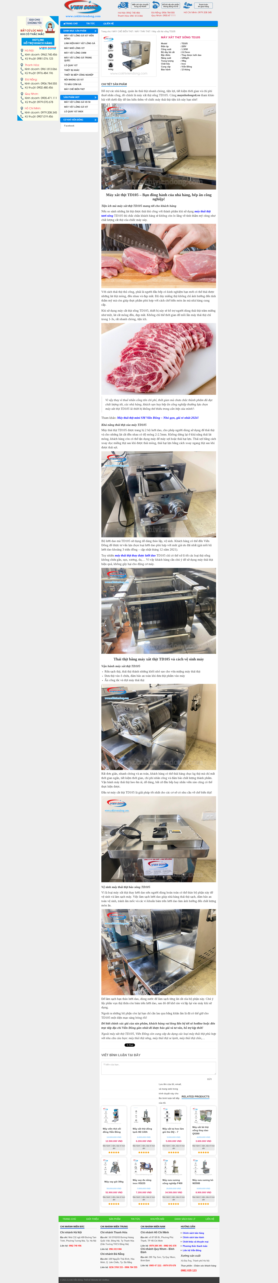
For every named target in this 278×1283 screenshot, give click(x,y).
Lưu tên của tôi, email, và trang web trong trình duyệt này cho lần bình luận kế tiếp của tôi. (170, 1093)
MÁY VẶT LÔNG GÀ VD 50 (77, 102)
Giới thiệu (92, 1219)
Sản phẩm (114, 1219)
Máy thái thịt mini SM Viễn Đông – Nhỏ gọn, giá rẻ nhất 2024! (158, 417)
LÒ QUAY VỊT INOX (73, 111)
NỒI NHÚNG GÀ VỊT (74, 80)
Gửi (209, 1079)
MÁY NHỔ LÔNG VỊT (74, 48)
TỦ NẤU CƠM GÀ (72, 84)
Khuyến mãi (157, 1219)
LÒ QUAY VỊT (71, 65)
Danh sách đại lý (185, 1219)
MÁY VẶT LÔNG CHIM (75, 53)
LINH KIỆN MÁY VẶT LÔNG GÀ (79, 43)
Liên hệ (109, 23)
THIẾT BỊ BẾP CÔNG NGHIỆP (78, 75)
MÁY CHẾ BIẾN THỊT (122, 31)
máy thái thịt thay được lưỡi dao (135, 555)
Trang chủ (71, 23)
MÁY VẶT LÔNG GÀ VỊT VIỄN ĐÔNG (79, 37)
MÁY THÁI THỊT (142, 31)
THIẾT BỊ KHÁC (71, 70)
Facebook (69, 125)
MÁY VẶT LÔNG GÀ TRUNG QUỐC (78, 59)
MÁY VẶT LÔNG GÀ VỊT (76, 107)
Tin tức (90, 23)
